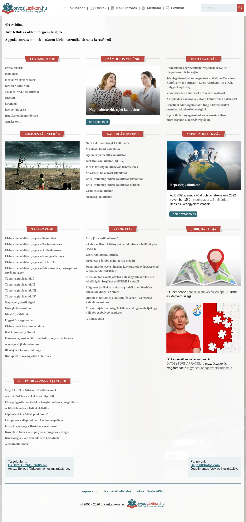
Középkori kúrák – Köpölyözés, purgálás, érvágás (37, 432)
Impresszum (90, 491)
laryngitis (11, 103)
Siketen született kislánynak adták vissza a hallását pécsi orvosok (122, 246)
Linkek (139, 491)
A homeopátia (95, 318)
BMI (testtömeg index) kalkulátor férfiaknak (115, 178)
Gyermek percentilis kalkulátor (106, 155)
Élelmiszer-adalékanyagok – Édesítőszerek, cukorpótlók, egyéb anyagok (41, 270)
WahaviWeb (156, 491)
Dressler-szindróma (17, 85)
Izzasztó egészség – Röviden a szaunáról (31, 426)
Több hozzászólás (183, 214)
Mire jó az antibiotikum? (102, 238)
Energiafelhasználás (18, 308)
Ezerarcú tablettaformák (102, 254)
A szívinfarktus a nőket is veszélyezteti (29, 396)
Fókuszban (76, 8)
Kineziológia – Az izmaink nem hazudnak (32, 438)
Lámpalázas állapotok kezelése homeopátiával (34, 420)
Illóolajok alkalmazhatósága (23, 350)
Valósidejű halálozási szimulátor (106, 172)
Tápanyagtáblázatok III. (21, 290)
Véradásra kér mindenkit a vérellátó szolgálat (195, 93)
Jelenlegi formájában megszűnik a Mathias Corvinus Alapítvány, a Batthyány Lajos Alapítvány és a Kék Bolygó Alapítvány (200, 82)
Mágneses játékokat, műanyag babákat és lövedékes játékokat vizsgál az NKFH (119, 289)
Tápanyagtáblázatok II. (20, 284)
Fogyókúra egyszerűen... (21, 320)
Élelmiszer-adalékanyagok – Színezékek (31, 238)
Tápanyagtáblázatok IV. (20, 296)
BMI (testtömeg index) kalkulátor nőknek (113, 184)
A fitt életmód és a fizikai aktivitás (27, 408)
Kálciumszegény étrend (20, 332)
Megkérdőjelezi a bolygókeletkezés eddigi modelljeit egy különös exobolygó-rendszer (121, 310)
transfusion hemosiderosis (21, 115)
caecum (10, 97)
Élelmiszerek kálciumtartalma (24, 326)
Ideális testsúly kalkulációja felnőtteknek (112, 167)
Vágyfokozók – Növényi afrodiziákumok (31, 390)
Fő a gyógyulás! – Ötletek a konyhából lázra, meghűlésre (41, 402)
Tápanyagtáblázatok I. (19, 278)
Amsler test (12, 121)
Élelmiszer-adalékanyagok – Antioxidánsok (33, 250)
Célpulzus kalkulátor (99, 190)
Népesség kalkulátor (99, 196)
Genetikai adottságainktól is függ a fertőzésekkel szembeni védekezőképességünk (197, 107)
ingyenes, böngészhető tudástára (209, 368)
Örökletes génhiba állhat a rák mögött (110, 260)
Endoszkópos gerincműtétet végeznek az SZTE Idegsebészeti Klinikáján (196, 69)
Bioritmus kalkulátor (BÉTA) (105, 161)
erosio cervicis (14, 67)
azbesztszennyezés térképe (206, 292)
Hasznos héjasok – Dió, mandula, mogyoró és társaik (39, 338)
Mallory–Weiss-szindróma (22, 91)
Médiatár (154, 8)
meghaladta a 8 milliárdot (210, 199)
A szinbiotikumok (16, 444)
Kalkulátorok (126, 8)
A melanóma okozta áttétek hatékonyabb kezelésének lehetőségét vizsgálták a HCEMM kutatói (120, 279)
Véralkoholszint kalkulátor (103, 149)
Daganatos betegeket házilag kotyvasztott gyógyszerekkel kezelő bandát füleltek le (122, 268)
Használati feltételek (116, 491)
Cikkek (100, 8)
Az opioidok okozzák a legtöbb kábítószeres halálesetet (201, 99)
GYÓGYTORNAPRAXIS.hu (185, 363)
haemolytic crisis (15, 109)
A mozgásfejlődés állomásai (22, 344)
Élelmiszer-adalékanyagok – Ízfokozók (30, 262)
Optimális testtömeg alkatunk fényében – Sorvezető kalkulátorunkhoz (119, 299)
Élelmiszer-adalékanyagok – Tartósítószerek (33, 244)
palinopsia (11, 73)
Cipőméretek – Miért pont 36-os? (26, 414)
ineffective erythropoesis (20, 79)
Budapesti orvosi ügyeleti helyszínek (28, 356)
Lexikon (177, 8)
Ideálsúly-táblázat (16, 314)
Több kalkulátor (97, 122)
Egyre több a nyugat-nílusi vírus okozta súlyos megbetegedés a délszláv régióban (196, 117)
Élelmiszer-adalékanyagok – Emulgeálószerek (34, 256)
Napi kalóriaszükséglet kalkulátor (114, 109)
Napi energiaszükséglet (20, 302)
